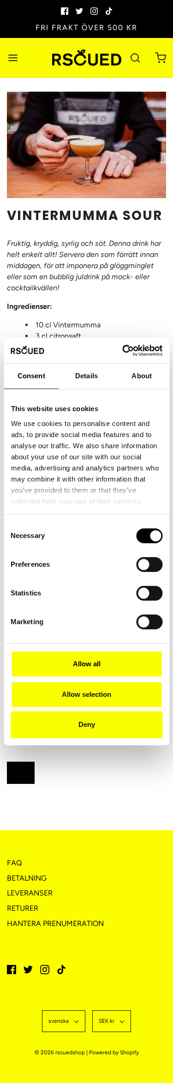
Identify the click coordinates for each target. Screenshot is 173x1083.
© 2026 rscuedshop (60, 1052)
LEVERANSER (30, 893)
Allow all (87, 664)
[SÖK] (135, 57)
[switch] (147, 569)
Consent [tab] (31, 376)
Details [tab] (86, 376)
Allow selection (86, 694)
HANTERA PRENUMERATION (55, 923)
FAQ (14, 862)
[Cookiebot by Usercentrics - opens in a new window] (123, 350)
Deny (86, 724)
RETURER (22, 908)
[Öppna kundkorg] (160, 57)
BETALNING (27, 878)
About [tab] (141, 376)
